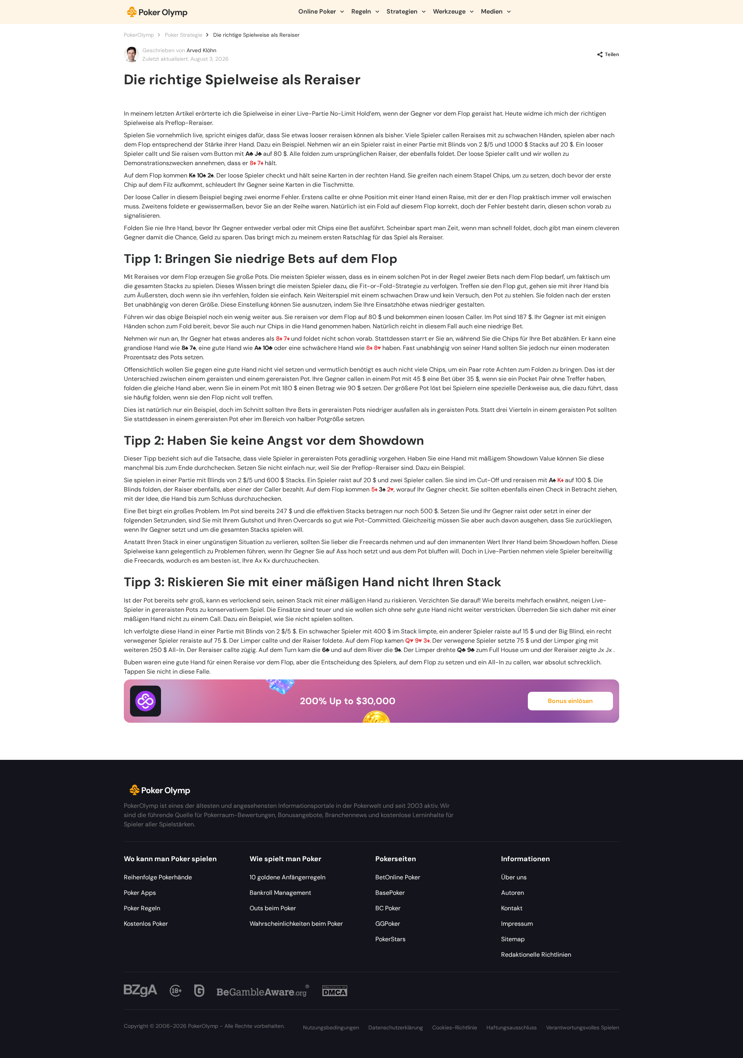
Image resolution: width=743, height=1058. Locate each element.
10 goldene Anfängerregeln (287, 877)
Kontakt (511, 908)
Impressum (517, 924)
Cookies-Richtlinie (454, 1027)
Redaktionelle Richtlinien (536, 954)
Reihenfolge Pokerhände (158, 877)
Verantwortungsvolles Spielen (582, 1027)
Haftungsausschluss (511, 1027)
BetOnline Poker (397, 877)
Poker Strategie (183, 34)
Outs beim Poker (273, 908)
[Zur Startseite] (157, 11)
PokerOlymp (139, 34)
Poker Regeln (142, 908)
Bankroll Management (280, 893)
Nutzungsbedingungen (331, 1027)
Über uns (514, 877)
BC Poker (388, 908)
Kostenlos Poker (146, 924)
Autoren (512, 893)
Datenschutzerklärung (395, 1027)
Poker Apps (140, 893)
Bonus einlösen (570, 701)
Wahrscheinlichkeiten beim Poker (296, 924)
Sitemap (513, 939)
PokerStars (390, 939)
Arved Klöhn (201, 50)
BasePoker (390, 893)
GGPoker (387, 924)
